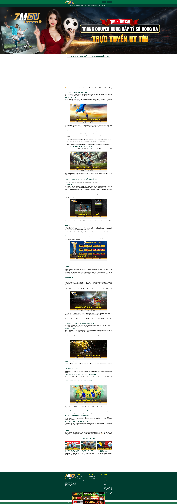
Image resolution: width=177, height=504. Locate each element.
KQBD (77, 5)
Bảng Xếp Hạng (72, 5)
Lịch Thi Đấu (84, 5)
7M (69, 5)
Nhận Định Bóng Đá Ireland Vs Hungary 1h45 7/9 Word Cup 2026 (72, 451)
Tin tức (107, 5)
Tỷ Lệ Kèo (88, 5)
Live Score (80, 5)
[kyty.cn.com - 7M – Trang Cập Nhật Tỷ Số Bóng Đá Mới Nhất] (69, 2)
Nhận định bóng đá (102, 5)
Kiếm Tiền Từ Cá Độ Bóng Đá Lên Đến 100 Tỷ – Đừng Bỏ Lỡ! (88, 451)
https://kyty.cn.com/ (75, 176)
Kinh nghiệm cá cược (94, 5)
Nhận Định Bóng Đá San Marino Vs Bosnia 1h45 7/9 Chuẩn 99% (105, 451)
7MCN (102, 433)
